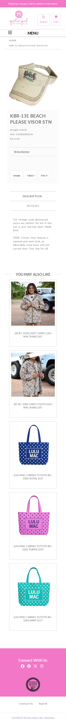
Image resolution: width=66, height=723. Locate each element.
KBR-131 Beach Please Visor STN (28, 45)
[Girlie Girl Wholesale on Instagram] (42, 664)
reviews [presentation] (33, 205)
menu (33, 33)
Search (43, 703)
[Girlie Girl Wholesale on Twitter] (35, 664)
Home (12, 40)
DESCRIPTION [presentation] (32, 196)
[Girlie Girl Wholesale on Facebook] (23, 664)
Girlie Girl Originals (43, 718)
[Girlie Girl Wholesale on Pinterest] (29, 664)
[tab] (33, 196)
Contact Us (26, 703)
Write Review (21, 151)
